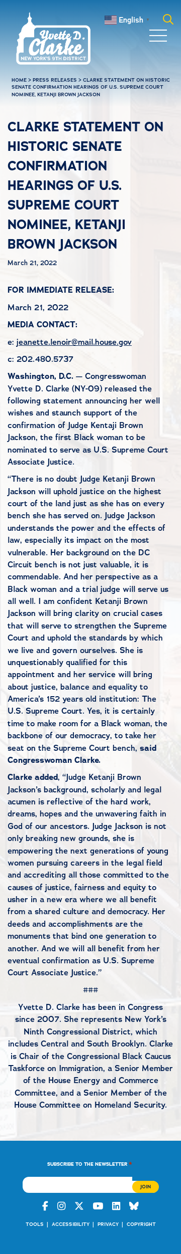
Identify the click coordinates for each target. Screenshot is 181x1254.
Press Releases (55, 80)
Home (19, 80)
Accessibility (70, 1224)
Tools (35, 1224)
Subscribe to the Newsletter (89, 1163)
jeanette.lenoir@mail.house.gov (74, 342)
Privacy (108, 1224)
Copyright (141, 1224)
